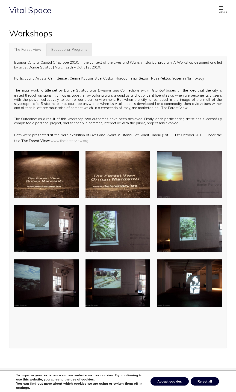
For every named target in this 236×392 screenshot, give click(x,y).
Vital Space (30, 10)
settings (22, 387)
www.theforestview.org (69, 141)
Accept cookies (169, 381)
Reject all (205, 381)
